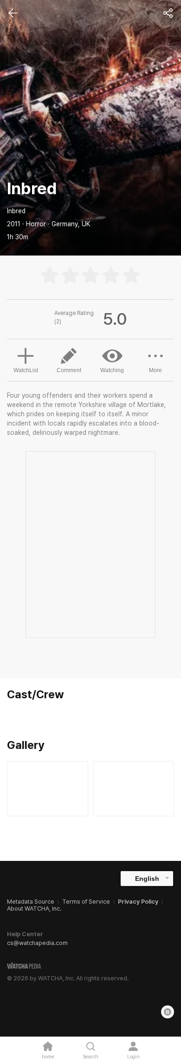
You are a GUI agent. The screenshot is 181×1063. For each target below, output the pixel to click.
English (147, 878)
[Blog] (167, 1011)
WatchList (25, 370)
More (155, 370)
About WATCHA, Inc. (34, 908)
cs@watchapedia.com (37, 942)
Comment (69, 370)
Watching (112, 370)
